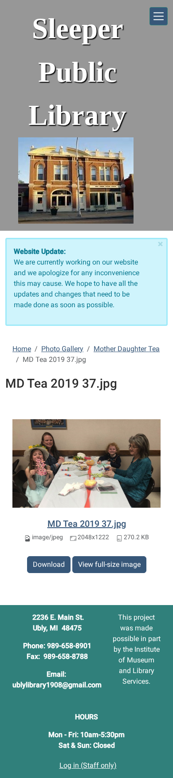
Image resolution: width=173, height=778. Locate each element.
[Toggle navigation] (158, 16)
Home (21, 349)
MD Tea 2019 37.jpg (86, 523)
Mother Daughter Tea (127, 349)
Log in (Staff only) (88, 765)
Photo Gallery (62, 349)
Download (49, 564)
